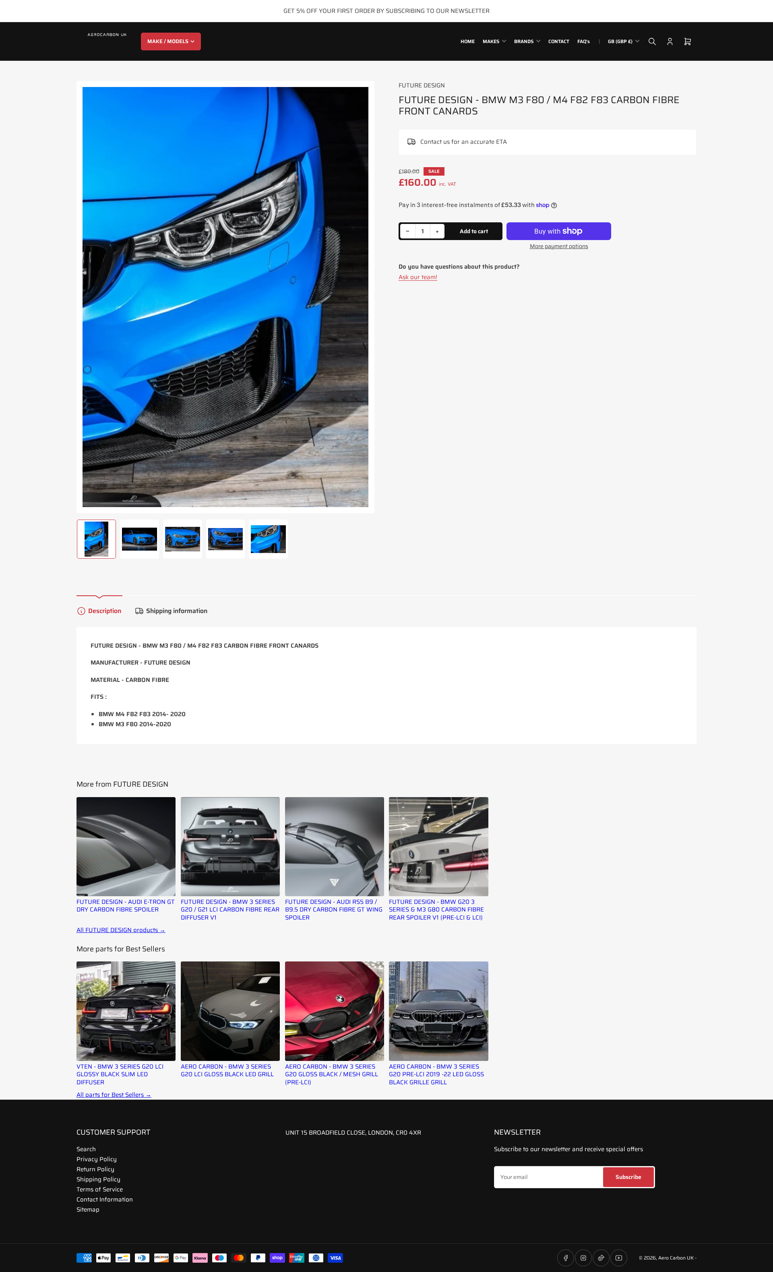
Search (86, 1149)
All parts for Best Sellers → (113, 1095)
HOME (468, 41)
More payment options (559, 246)
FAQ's (583, 41)
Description (104, 611)
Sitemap (87, 1209)
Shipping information (176, 611)
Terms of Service (99, 1189)
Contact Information (104, 1199)
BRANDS (523, 41)
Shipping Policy (98, 1179)
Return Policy (95, 1169)
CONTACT (558, 41)
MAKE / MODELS (167, 41)
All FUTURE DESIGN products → (120, 930)
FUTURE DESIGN (422, 85)
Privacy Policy (96, 1159)
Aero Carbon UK (676, 1258)
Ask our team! (418, 277)
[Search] (652, 41)
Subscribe (628, 1177)
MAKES (491, 41)
